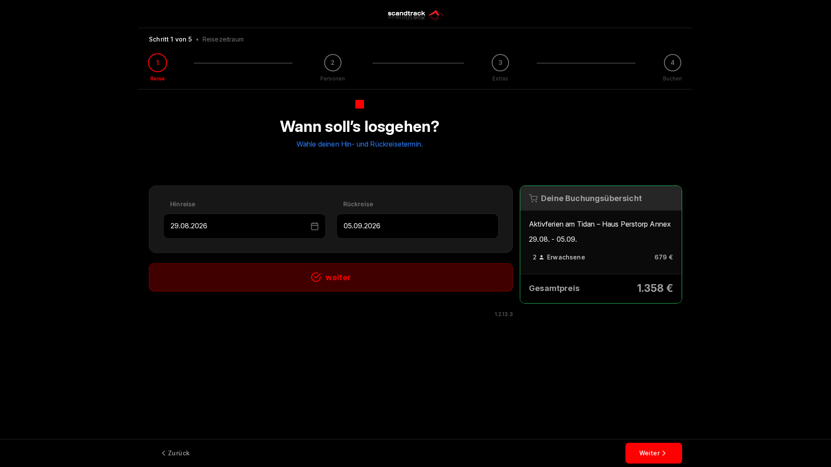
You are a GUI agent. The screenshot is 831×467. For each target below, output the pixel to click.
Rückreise (358, 204)
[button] (314, 226)
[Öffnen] (305, 226)
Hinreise (182, 204)
